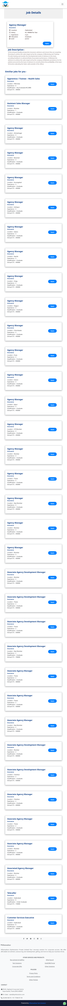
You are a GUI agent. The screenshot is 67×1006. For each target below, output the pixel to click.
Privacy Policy (33, 973)
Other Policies (33, 980)
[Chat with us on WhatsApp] (64, 1003)
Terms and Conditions (33, 976)
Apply (52, 84)
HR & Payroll (50, 960)
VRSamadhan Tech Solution (37, 1003)
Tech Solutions (17, 963)
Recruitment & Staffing (17, 960)
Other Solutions (50, 966)
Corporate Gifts (17, 966)
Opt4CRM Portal (50, 963)
